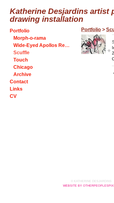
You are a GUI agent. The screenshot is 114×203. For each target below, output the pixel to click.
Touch (20, 59)
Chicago (23, 67)
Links (16, 89)
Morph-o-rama (29, 38)
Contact (19, 81)
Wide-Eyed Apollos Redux (42, 45)
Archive (22, 74)
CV (13, 96)
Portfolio (19, 30)
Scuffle (21, 52)
